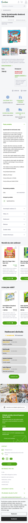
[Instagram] (6, 458)
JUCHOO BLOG (5, 482)
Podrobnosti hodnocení (21, 20)
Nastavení (14, 514)
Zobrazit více (14, 376)
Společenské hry (10, 201)
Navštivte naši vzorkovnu (8, 477)
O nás (3, 472)
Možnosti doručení (20, 76)
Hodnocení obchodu (14, 332)
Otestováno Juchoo (6, 479)
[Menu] (26, 2)
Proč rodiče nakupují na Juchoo (9, 474)
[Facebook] (3, 458)
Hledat (24, 6)
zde (8, 510)
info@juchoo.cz (8, 449)
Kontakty (9, 464)
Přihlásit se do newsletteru (9, 438)
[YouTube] (11, 458)
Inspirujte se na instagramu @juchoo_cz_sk (15, 407)
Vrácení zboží (5, 484)
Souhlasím (14, 519)
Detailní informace (6, 65)
